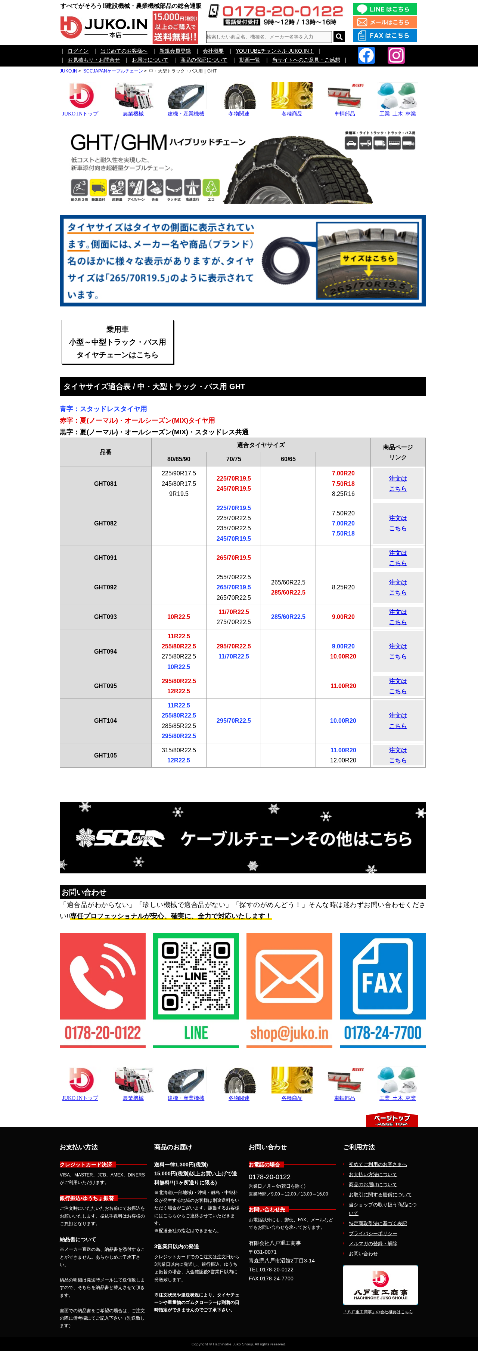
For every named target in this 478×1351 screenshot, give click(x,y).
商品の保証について (203, 60)
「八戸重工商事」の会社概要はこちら (378, 1312)
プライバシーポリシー (373, 1233)
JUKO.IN (68, 71)
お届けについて (150, 60)
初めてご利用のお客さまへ (378, 1164)
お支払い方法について (373, 1174)
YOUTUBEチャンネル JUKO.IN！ (275, 51)
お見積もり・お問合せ (94, 60)
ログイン (78, 51)
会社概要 (213, 51)
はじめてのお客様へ (124, 51)
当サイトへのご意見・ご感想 (306, 60)
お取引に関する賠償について (380, 1194)
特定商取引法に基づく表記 (378, 1223)
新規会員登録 (175, 51)
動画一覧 (249, 60)
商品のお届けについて (373, 1184)
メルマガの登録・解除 (373, 1243)
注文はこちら (398, 483)
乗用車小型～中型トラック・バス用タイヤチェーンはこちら (117, 342)
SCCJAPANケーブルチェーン (113, 71)
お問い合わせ (363, 1253)
